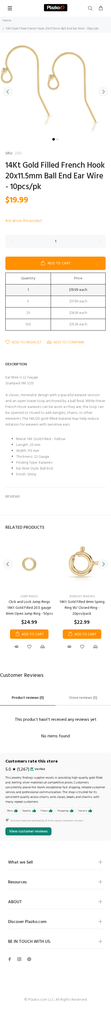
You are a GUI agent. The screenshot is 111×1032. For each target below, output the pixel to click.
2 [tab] (57, 139)
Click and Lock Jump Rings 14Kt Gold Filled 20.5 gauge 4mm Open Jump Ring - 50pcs (29, 608)
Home (7, 20)
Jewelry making (82, 596)
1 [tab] (53, 139)
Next (103, 92)
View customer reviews (28, 831)
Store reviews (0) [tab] (83, 698)
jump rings (29, 596)
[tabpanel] (55, 88)
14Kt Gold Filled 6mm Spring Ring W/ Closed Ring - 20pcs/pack (82, 608)
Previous (8, 92)
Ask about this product (23, 221)
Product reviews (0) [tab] (28, 698)
